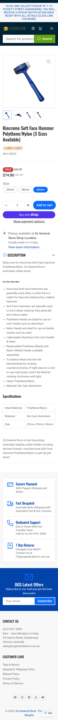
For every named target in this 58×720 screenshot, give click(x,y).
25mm (10, 189)
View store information (23, 247)
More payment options (29, 221)
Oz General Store (26, 711)
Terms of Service (13, 683)
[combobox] (29, 39)
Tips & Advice (11, 664)
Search (47, 39)
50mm (40, 189)
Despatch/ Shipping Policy (19, 669)
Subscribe (45, 601)
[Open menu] (51, 28)
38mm (25, 189)
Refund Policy (11, 674)
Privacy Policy (11, 678)
